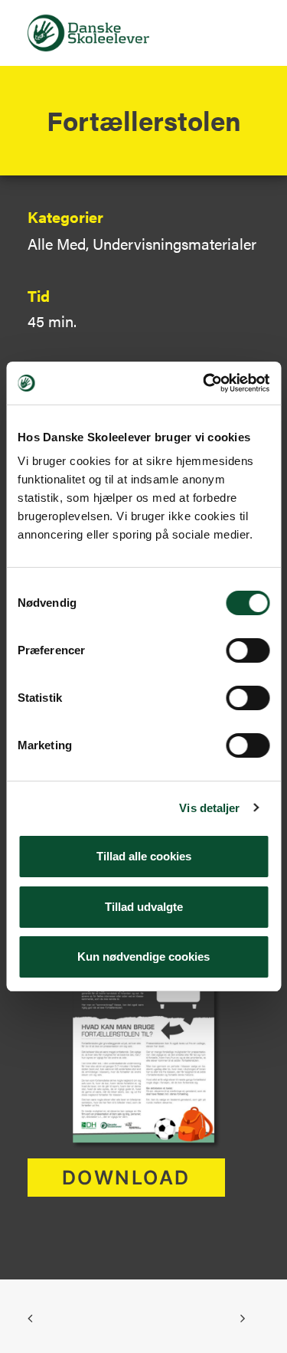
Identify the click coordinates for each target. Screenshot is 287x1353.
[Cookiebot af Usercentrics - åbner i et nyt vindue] (204, 383)
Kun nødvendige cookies (143, 956)
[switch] (247, 650)
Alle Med (57, 243)
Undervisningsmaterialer (174, 243)
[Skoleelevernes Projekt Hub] (88, 33)
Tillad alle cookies (143, 856)
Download (126, 1177)
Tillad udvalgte (144, 906)
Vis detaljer (209, 807)
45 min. (52, 321)
